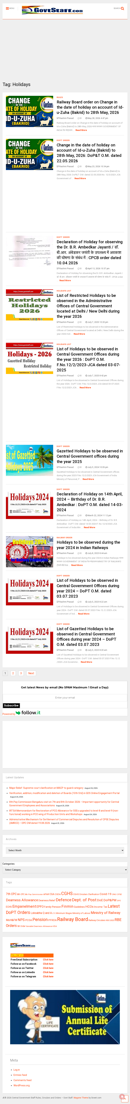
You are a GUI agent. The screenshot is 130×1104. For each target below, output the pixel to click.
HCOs (89, 906)
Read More (81, 130)
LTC (54, 913)
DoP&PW (109, 900)
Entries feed (20, 1075)
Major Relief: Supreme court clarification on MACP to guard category (46, 788)
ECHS (9, 906)
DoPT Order (63, 140)
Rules (60, 97)
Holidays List (64, 291)
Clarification (93, 894)
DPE (119, 901)
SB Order (21, 926)
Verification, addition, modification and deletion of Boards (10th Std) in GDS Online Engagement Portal (64, 793)
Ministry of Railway (105, 913)
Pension (40, 919)
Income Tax (100, 906)
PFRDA (52, 920)
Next (31, 673)
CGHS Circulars (80, 894)
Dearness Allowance (22, 900)
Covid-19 (105, 894)
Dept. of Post (84, 899)
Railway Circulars (97, 920)
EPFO (40, 906)
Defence (63, 899)
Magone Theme (81, 1098)
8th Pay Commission (34, 894)
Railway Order (64, 538)
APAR (46, 894)
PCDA (28, 920)
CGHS (67, 893)
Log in (17, 1069)
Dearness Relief (47, 900)
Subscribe (11, 705)
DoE (100, 900)
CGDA (58, 894)
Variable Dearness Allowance (39, 926)
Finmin (67, 906)
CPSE (119, 894)
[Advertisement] (65, 48)
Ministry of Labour (81, 913)
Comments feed (22, 1080)
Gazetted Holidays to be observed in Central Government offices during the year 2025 (90, 456)
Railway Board (72, 919)
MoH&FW (11, 920)
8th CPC (21, 894)
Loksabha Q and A (41, 913)
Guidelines (79, 906)
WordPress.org (22, 1085)
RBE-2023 (110, 920)
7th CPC (11, 894)
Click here (48, 959)
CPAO (114, 894)
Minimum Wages (64, 913)
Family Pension (52, 906)
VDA (55, 926)
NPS (21, 920)
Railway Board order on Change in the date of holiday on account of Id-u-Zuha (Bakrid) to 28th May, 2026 (90, 107)
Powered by (9, 714)
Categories (9, 863)
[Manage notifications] (122, 1096)
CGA (52, 894)
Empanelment (24, 906)
